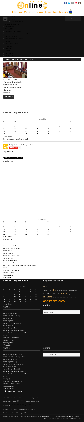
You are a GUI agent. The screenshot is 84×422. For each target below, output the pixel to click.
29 (37, 134)
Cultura (7, 41)
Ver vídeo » (9, 97)
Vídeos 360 (9, 29)
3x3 (47, 293)
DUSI (5, 268)
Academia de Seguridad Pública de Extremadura (60, 287)
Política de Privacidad (58, 416)
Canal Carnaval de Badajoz (12, 248)
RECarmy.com (76, 419)
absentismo (63, 297)
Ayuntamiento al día (12, 24)
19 (4, 131)
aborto (63, 293)
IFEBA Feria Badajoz (12, 44)
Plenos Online (10, 26)
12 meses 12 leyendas (54, 293)
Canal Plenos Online (10, 79)
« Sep (5, 136)
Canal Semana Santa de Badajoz (14, 263)
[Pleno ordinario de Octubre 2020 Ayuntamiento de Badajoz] (15, 70)
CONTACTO (9, 56)
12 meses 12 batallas (62, 290)
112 (69, 290)
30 (48, 134)
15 (37, 129)
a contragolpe (74, 290)
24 (59, 131)
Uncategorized (8, 275)
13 (15, 129)
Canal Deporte (8, 253)
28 (26, 134)
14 (26, 129)
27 (15, 134)
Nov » (10, 136)
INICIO (13, 17)
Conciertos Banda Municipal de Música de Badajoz (22, 34)
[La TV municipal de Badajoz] (33, 5)
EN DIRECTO (9, 53)
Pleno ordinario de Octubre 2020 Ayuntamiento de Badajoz (12, 86)
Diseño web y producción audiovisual (56, 419)
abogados (69, 293)
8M (54, 290)
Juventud (8, 48)
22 (37, 131)
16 (48, 129)
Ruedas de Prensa (17, 22)
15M (54, 297)
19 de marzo (72, 297)
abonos (57, 297)
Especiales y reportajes (13, 31)
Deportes (8, 46)
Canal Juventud (8, 258)
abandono (47, 297)
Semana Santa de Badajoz (14, 39)
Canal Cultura (7, 251)
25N (68, 297)
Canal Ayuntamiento (10, 246)
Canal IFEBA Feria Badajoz (12, 256)
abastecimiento (54, 301)
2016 (45, 287)
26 (4, 134)
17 (59, 129)
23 (48, 131)
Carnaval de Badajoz (12, 36)
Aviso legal (45, 416)
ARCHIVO (8, 51)
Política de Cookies (72, 416)
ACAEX (75, 287)
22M (44, 293)
